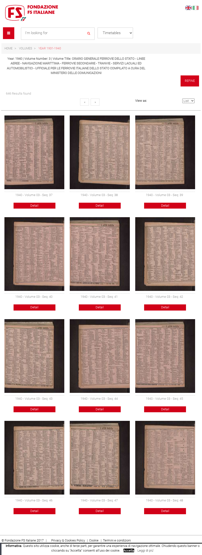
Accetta (128, 550)
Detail (34, 205)
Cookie (94, 540)
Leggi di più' (145, 550)
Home (8, 48)
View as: (141, 100)
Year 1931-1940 (49, 48)
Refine (190, 81)
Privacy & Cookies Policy (68, 540)
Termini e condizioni (117, 540)
